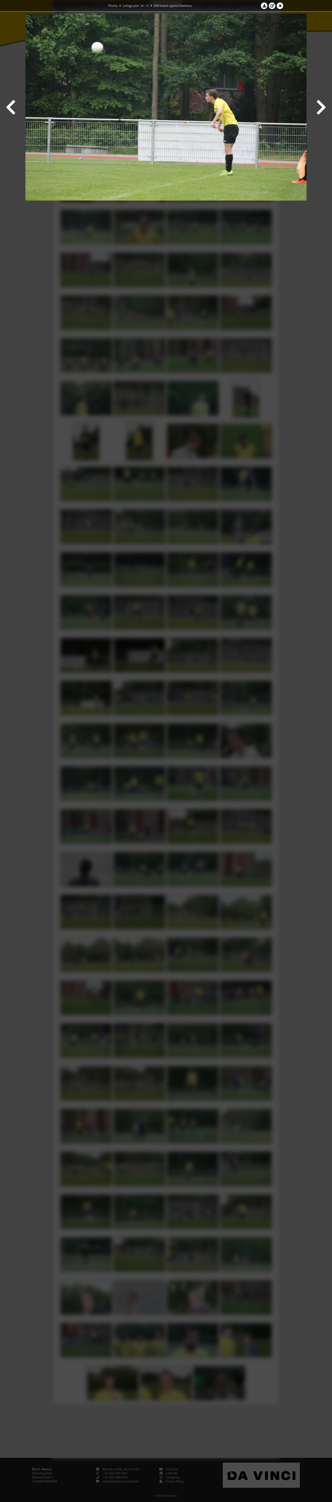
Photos (113, 6)
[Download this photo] (264, 5)
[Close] (280, 5)
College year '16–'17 (135, 6)
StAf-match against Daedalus (173, 6)
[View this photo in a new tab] (272, 5)
